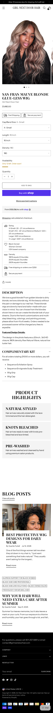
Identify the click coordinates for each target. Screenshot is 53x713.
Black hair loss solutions (14, 586)
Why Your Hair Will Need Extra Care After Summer (24, 599)
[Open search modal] (44, 7)
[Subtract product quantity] (12, 176)
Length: (9, 135)
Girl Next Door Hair (10, 102)
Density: (7, 148)
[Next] (49, 2)
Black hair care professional (16, 582)
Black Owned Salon (37, 586)
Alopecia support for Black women (19, 578)
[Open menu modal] (3, 7)
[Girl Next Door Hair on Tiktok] (15, 680)
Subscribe (46, 671)
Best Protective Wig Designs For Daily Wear (26, 538)
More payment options (26, 201)
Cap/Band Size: (13, 122)
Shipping (6, 218)
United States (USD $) (13, 689)
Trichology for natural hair (16, 590)
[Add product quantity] (4, 176)
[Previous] (4, 2)
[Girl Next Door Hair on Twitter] (7, 680)
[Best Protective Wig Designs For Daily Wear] (26, 520)
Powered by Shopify (9, 697)
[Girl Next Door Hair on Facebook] (3, 680)
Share (8, 282)
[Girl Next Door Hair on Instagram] (11, 680)
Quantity (6, 171)
